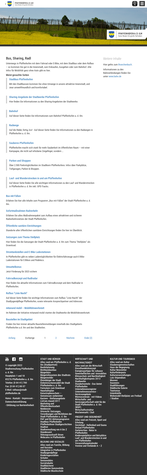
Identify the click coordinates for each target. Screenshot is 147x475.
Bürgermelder (46, 377)
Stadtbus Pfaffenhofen (21, 79)
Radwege (14, 125)
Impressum (27, 398)
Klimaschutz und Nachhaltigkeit (90, 376)
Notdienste (45, 408)
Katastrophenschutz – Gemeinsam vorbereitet (51, 394)
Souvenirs (114, 383)
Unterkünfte (115, 393)
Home (8, 398)
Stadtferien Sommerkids (51, 468)
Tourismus (115, 390)
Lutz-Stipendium (118, 377)
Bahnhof (13, 111)
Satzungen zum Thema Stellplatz (23, 237)
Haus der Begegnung (119, 367)
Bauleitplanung (47, 367)
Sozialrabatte (46, 463)
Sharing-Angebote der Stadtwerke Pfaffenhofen (34, 97)
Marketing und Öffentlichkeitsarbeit (50, 404)
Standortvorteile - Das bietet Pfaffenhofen (88, 385)
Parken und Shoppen (20, 160)
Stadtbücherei (47, 465)
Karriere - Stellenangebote (52, 398)
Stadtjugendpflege (49, 452)
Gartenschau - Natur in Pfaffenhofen (85, 431)
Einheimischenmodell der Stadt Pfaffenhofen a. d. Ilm (55, 384)
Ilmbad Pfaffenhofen (84, 427)
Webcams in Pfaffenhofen (52, 437)
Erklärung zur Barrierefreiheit (20, 405)
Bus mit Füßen (13, 195)
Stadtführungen (117, 385)
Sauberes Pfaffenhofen (21, 142)
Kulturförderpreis (118, 372)
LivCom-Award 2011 (50, 401)
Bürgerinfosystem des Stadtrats (55, 375)
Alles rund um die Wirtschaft (88, 365)
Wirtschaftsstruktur (84, 409)
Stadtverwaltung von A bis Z (53, 429)
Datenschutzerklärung (15, 401)
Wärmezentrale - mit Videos (88, 396)
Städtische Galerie (118, 388)
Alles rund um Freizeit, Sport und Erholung (90, 421)
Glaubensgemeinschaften (122, 364)
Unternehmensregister (85, 389)
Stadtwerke (80, 381)
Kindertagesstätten (49, 455)
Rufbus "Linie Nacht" (16, 293)
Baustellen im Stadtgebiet (19, 319)
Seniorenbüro (46, 460)
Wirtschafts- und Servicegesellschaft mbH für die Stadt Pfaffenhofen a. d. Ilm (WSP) (90, 403)
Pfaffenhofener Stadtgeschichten (56, 424)
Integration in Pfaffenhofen (53, 450)
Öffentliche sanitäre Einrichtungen (23, 225)
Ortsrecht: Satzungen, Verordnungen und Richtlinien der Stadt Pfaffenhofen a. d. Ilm (56, 414)
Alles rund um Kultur (119, 362)
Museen (114, 380)
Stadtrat (44, 427)
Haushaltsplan (47, 390)
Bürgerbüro (45, 372)
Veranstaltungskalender (86, 443)
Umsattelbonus (13, 266)
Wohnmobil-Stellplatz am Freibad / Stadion (126, 397)
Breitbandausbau (48, 370)
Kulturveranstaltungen (120, 375)
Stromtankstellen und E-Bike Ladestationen (28, 251)
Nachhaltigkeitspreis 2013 (87, 378)
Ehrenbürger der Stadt (50, 380)
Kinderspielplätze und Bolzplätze (90, 435)
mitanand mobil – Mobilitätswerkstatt (25, 308)
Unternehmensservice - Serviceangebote (86, 392)
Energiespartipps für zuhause (89, 371)
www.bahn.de (115, 76)
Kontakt (16, 398)
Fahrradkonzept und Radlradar (22, 278)
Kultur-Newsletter (118, 370)
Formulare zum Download (52, 388)
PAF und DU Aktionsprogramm (54, 419)
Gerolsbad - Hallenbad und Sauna (91, 425)
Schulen (44, 458)
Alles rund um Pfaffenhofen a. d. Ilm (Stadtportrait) (55, 363)
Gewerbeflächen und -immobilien (90, 373)
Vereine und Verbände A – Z (88, 445)
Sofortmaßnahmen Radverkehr (22, 210)
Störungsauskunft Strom (51, 434)
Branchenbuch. (125, 64)
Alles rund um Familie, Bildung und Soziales (54, 446)
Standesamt (46, 432)
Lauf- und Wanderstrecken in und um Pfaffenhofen (35, 178)
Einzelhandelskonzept (85, 368)
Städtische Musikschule (51, 471)
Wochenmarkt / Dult (84, 412)
